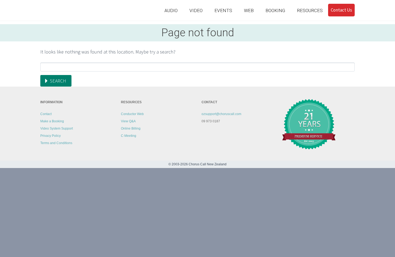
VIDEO (196, 10)
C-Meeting (128, 136)
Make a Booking (52, 121)
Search (58, 81)
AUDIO (171, 10)
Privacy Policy (50, 136)
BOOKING (275, 10)
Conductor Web (132, 114)
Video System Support (56, 128)
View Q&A (128, 121)
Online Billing (131, 128)
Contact (46, 114)
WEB (249, 10)
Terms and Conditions (56, 143)
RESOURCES (310, 10)
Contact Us (341, 10)
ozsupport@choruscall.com (221, 114)
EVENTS (223, 10)
